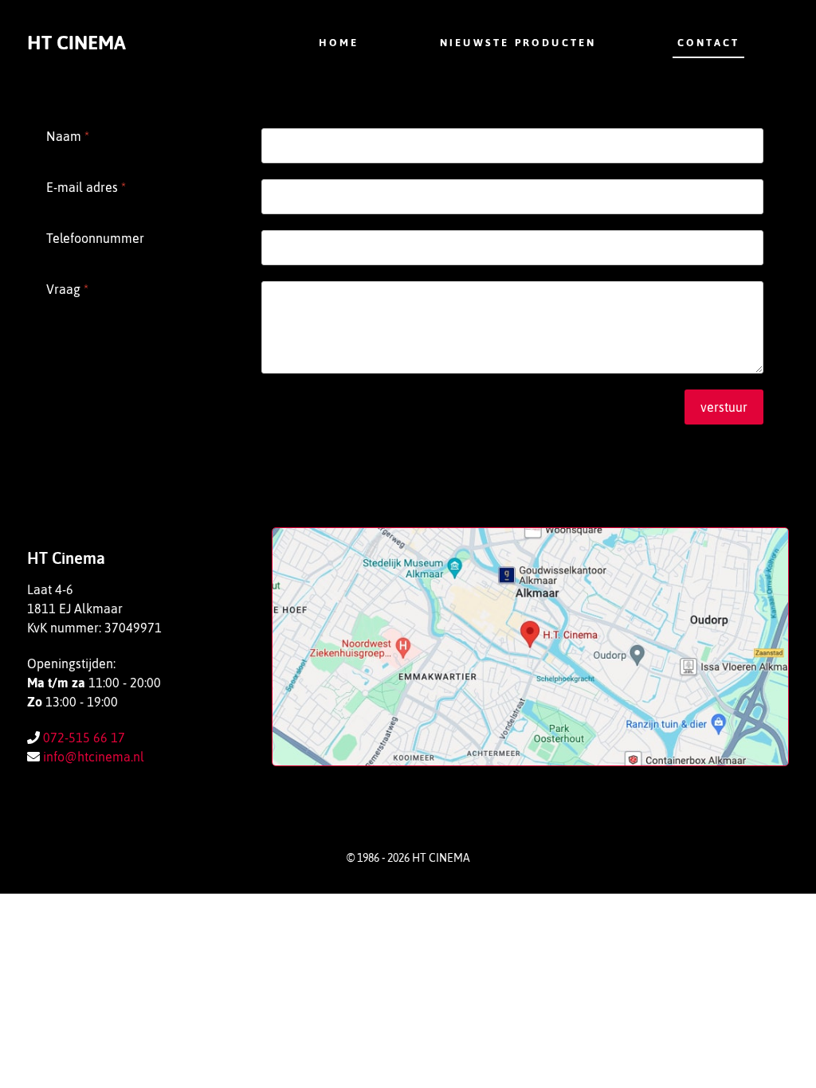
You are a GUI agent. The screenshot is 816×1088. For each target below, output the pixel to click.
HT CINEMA (76, 42)
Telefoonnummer (95, 238)
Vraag (67, 289)
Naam (67, 136)
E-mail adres (86, 187)
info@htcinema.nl (93, 756)
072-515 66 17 (84, 737)
